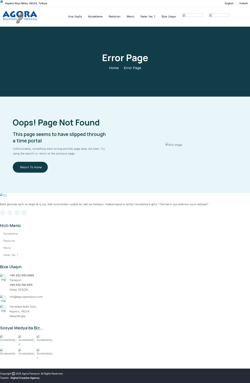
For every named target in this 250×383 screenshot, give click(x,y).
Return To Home (31, 167)
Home (114, 68)
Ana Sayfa (75, 16)
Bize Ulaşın (169, 16)
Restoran (114, 16)
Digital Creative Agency (25, 377)
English (229, 3)
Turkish (243, 3)
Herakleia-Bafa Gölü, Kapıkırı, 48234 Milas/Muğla (23, 311)
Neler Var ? (147, 16)
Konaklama (95, 16)
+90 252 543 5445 (22, 275)
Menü (130, 16)
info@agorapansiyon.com (26, 296)
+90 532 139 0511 (21, 285)
